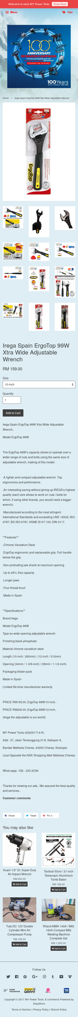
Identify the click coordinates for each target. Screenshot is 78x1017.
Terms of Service (21, 1009)
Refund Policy (59, 1009)
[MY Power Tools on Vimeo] (70, 977)
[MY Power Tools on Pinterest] (25, 977)
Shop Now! (59, 4)
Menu (13, 12)
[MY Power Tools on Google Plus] (34, 977)
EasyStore (39, 1003)
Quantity (8, 393)
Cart (70, 12)
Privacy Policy (41, 1009)
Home (6, 97)
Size (6, 378)
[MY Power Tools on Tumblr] (53, 977)
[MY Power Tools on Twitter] (8, 977)
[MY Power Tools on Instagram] (44, 977)
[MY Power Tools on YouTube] (61, 977)
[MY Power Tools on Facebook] (17, 977)
